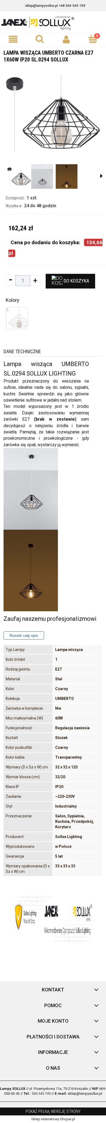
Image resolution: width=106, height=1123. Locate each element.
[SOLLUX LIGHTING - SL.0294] (19, 176)
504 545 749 (41, 1093)
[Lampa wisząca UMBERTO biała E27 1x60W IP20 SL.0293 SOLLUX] (17, 318)
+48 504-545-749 (72, 6)
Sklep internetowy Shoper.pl (53, 1119)
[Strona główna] (53, 22)
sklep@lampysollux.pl (41, 6)
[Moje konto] (66, 39)
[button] (13, 39)
